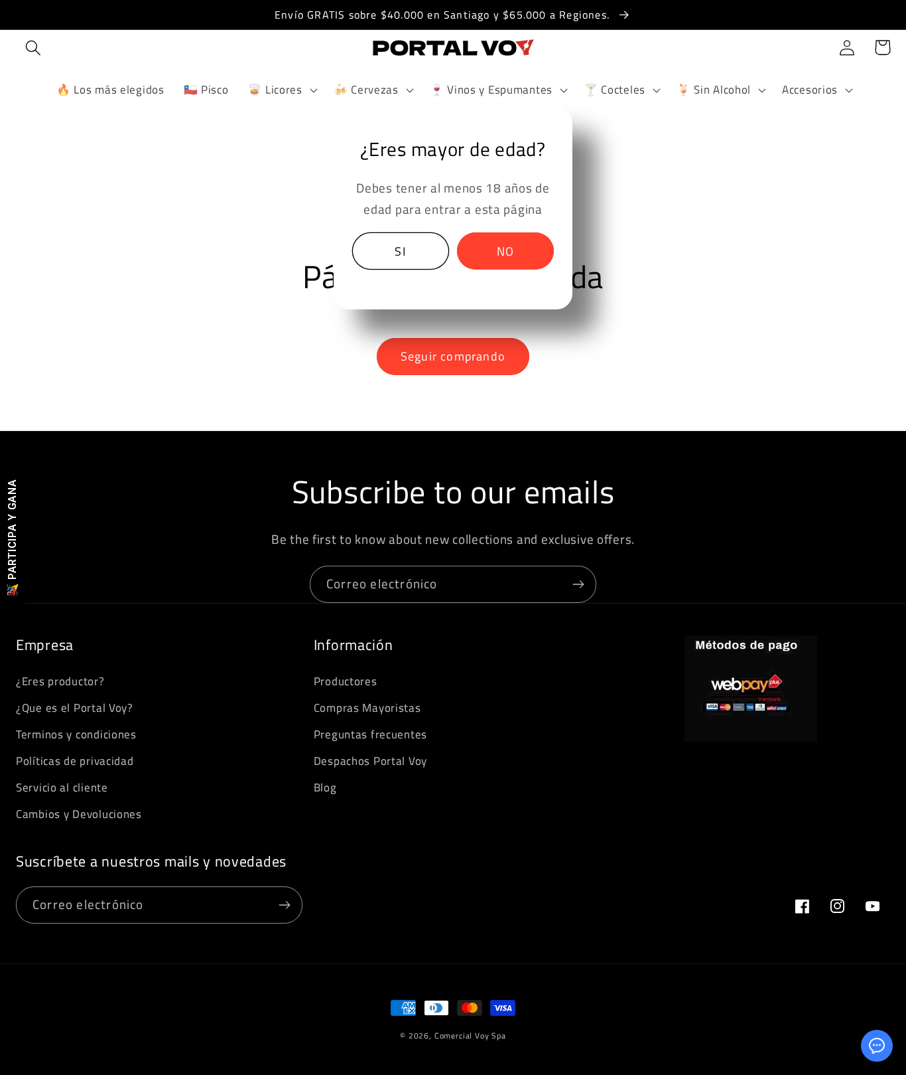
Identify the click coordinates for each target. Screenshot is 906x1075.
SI (400, 251)
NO (505, 251)
